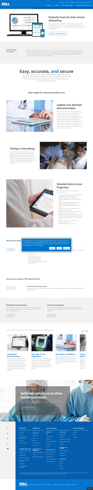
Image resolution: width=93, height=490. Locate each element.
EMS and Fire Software (51, 452)
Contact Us (21, 440)
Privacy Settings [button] (89, 488)
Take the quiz (11, 288)
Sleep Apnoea (62, 455)
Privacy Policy (67, 484)
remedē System (22, 455)
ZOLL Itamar (21, 463)
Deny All (59, 248)
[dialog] (46, 245)
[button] (89, 2)
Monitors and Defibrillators (51, 441)
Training (34, 454)
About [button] (62, 2)
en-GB (89, 2)
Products (57, 5)
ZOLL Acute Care (22, 453)
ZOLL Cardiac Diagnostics (24, 457)
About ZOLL (21, 432)
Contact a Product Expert (57, 33)
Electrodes (61, 468)
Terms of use (61, 484)
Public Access (35, 445)
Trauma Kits (48, 443)
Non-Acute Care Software (51, 459)
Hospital (34, 438)
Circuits (61, 466)
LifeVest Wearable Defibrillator (23, 466)
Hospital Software (19, 8)
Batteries (61, 461)
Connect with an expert (28, 407)
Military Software (49, 456)
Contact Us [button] (73, 2)
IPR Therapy (48, 439)
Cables (60, 463)
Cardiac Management (64, 450)
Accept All (52, 248)
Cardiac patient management (36, 433)
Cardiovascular (62, 453)
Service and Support (67, 5)
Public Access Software (51, 461)
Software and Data (11, 8)
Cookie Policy (73, 484)
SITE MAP (49, 484)
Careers (67, 2)
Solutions (49, 5)
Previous (83, 331)
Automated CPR (49, 436)
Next (86, 331)
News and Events (22, 442)
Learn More (10, 315)
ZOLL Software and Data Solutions (24, 460)
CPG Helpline (55, 484)
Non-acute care (36, 442)
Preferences (66, 248)
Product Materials (81, 2)
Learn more (10, 249)
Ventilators (48, 446)
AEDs (47, 434)
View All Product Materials (38, 456)
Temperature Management (65, 441)
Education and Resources (82, 5)
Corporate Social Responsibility (22, 437)
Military (34, 440)
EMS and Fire (35, 435)
